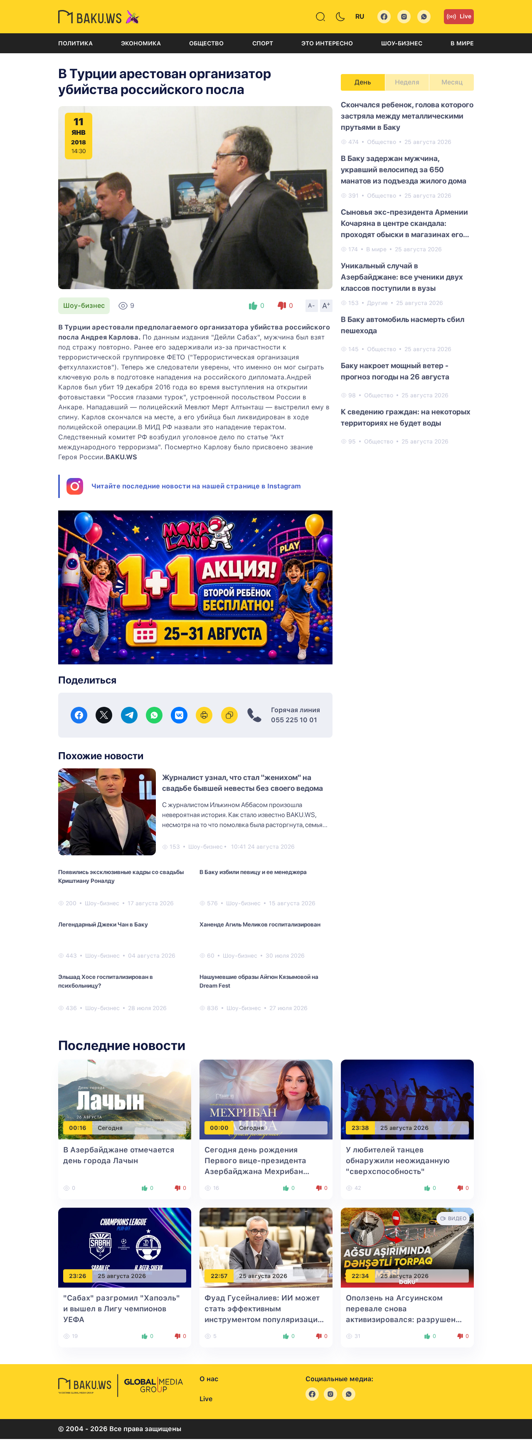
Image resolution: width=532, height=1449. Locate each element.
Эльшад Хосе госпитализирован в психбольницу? (105, 981)
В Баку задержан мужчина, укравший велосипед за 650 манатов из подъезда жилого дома (403, 169)
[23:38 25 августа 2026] (407, 1099)
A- (311, 305)
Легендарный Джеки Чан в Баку (103, 924)
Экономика (141, 43)
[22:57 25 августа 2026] (266, 1247)
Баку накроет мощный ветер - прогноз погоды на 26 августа (395, 371)
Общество (206, 43)
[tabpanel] (407, 272)
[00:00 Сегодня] (266, 1099)
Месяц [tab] (452, 82)
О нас (209, 1379)
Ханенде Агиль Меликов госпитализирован (260, 924)
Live (465, 16)
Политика (75, 43)
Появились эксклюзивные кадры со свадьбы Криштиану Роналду (121, 876)
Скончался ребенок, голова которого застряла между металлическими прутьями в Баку (407, 115)
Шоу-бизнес (401, 43)
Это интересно (327, 43)
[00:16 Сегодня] (124, 1099)
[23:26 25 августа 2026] (124, 1247)
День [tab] (363, 82)
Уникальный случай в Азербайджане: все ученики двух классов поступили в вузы (402, 276)
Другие (377, 303)
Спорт (262, 43)
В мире (462, 43)
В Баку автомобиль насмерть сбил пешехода (402, 325)
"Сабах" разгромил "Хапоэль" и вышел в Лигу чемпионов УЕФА (121, 1308)
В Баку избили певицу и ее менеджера (253, 872)
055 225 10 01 (294, 720)
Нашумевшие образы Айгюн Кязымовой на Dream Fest (259, 981)
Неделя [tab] (407, 82)
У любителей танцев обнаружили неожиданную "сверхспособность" (398, 1160)
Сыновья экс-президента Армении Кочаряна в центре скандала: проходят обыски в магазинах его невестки (404, 224)
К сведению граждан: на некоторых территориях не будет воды (405, 417)
